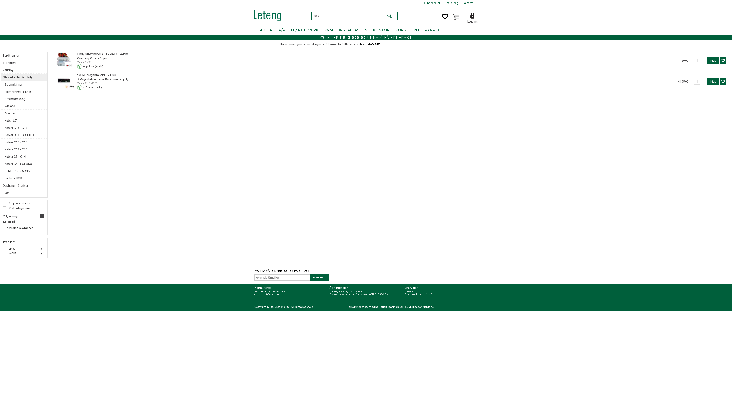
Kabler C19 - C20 (16, 149)
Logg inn (472, 21)
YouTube (431, 294)
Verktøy (8, 70)
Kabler (265, 30)
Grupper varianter (19, 203)
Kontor (381, 30)
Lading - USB (13, 178)
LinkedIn (420, 294)
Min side (409, 291)
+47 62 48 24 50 (277, 291)
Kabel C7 (11, 120)
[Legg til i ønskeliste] (723, 60)
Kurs (400, 30)
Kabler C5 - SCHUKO (18, 164)
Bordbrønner (11, 55)
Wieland (10, 106)
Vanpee (432, 30)
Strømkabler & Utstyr (339, 44)
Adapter (10, 113)
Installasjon (353, 30)
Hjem (299, 44)
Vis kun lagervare (19, 208)
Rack (6, 193)
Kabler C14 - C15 (16, 142)
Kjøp (713, 60)
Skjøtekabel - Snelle (18, 92)
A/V (281, 30)
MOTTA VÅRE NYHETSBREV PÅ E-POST (282, 271)
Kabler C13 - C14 (16, 128)
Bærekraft (469, 3)
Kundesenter (432, 3)
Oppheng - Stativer (15, 185)
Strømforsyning (15, 99)
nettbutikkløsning (386, 306)
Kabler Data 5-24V (368, 44)
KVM (328, 30)
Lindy (11, 248)
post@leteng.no (271, 294)
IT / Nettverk (305, 30)
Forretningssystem (359, 306)
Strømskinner (13, 84)
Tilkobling (9, 63)
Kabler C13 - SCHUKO (19, 135)
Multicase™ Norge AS (421, 306)
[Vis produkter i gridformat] (42, 216)
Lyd (415, 30)
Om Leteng (451, 3)
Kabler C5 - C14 (15, 157)
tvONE (12, 253)
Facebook (410, 294)
